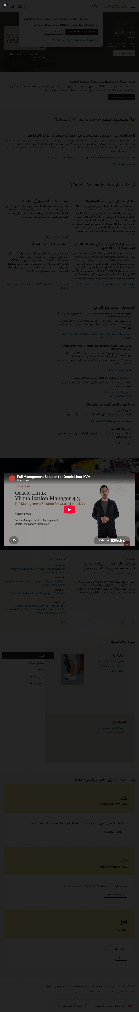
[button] (5, 5)
